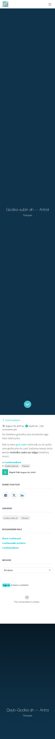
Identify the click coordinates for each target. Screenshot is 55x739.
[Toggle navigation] (50, 4)
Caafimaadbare (12, 420)
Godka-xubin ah (11, 466)
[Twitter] (13, 495)
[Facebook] (5, 495)
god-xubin (21, 444)
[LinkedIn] (22, 495)
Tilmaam (25, 466)
